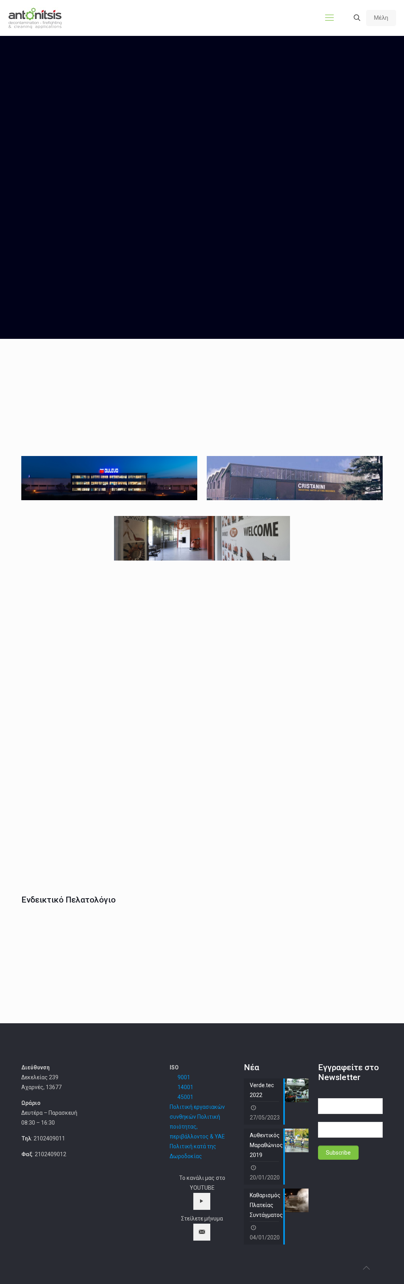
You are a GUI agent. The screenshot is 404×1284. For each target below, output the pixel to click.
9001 (184, 1077)
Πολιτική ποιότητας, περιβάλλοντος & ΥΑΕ (197, 1127)
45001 (185, 1097)
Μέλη (381, 17)
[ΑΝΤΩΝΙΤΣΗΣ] (35, 18)
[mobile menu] (329, 17)
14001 (185, 1087)
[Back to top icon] (366, 1268)
